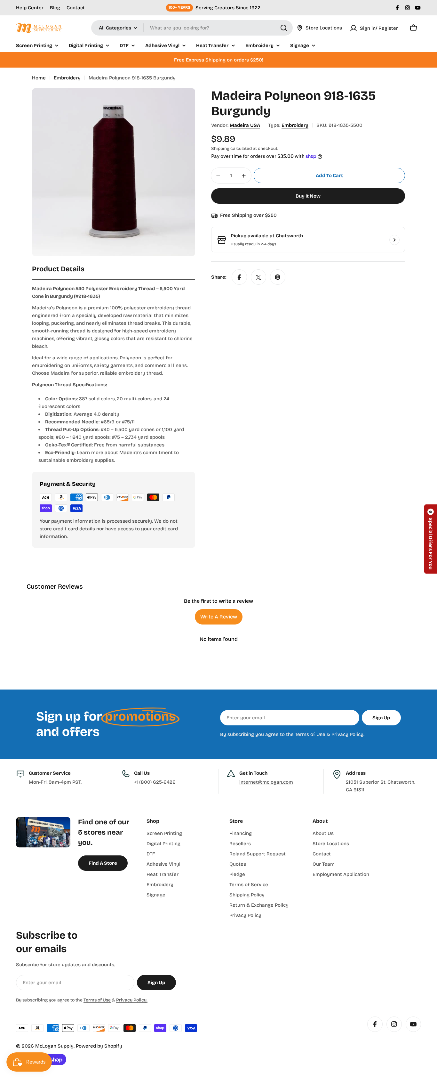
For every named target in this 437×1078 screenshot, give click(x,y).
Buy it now (308, 196)
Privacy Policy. (347, 734)
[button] (430, 539)
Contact (76, 8)
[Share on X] (258, 277)
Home (39, 78)
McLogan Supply (54, 1046)
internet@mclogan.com (266, 782)
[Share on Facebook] (239, 277)
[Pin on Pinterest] (277, 277)
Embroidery (67, 78)
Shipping (220, 148)
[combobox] (192, 28)
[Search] (284, 28)
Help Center (30, 8)
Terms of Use (310, 734)
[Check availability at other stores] (394, 240)
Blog (55, 8)
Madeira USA (245, 125)
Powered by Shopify (99, 1046)
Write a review (218, 617)
